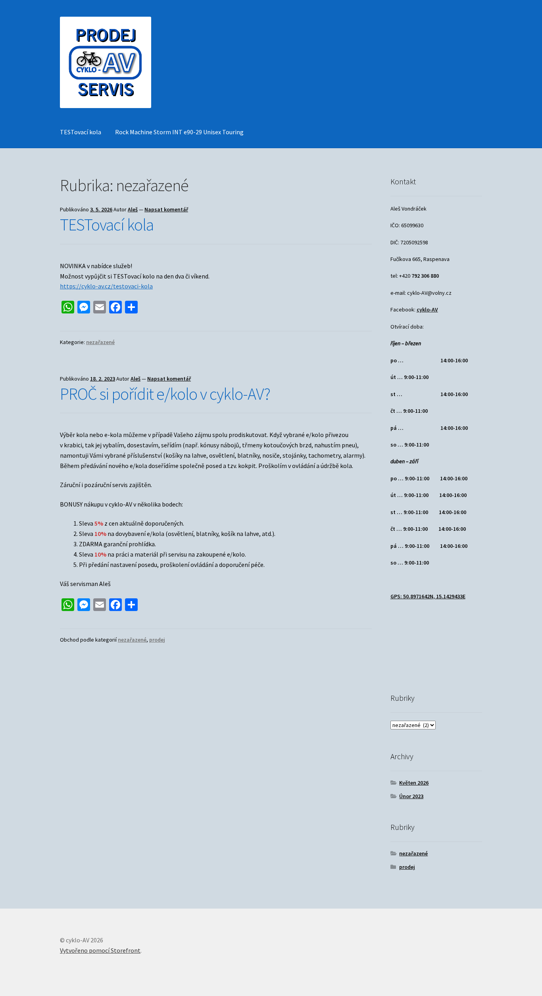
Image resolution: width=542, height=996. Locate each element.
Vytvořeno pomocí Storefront (100, 950)
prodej (157, 639)
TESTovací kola (80, 132)
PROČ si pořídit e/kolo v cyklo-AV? (165, 393)
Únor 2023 (411, 796)
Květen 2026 (414, 782)
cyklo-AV (427, 309)
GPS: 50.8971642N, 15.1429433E (427, 596)
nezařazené (100, 342)
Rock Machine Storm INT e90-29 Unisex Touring (179, 132)
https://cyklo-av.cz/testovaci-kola (106, 286)
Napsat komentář (166, 209)
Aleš (133, 209)
